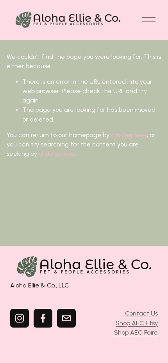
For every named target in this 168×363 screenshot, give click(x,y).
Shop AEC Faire (136, 332)
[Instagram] (19, 318)
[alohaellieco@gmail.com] (66, 318)
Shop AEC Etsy (137, 323)
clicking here (129, 135)
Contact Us (141, 313)
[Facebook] (43, 318)
